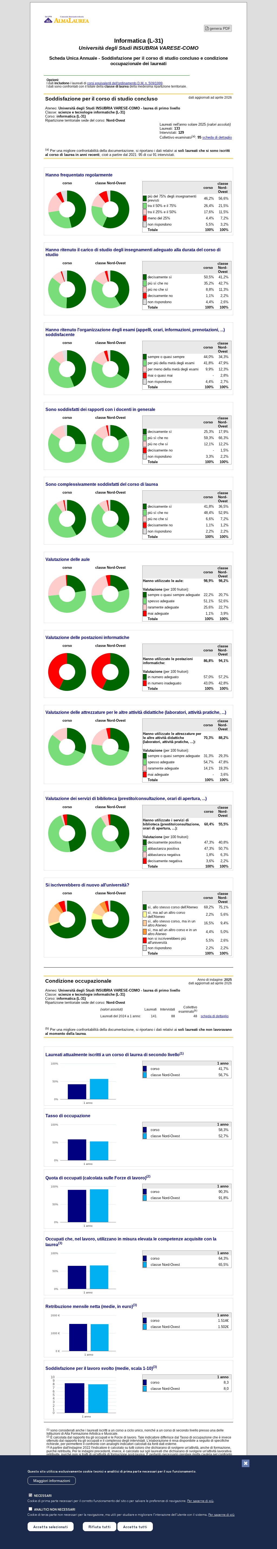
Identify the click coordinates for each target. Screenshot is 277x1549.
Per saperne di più (200, 1500)
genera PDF (219, 28)
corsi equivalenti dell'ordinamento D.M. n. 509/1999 (125, 83)
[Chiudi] (245, 1463)
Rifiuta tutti (99, 1526)
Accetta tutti (135, 1526)
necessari (43, 1495)
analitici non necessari (54, 1509)
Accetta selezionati (50, 1526)
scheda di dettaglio (217, 138)
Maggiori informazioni (51, 1480)
